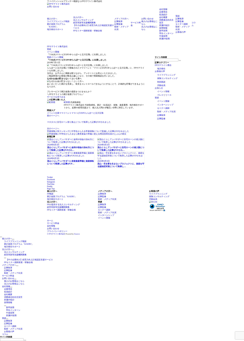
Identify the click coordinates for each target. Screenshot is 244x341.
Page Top (51, 189)
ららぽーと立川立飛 (94, 113)
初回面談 (161, 82)
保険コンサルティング (167, 78)
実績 (49, 57)
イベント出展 (53, 113)
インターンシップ (165, 105)
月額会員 (161, 85)
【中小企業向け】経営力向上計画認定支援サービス (29, 260)
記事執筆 (161, 115)
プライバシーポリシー (57, 231)
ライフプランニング (166, 75)
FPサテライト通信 (163, 65)
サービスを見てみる (56, 97)
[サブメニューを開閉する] (13, 239)
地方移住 (161, 69)
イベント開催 (57, 57)
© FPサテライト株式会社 (56, 234)
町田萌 (67, 102)
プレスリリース (164, 95)
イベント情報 (163, 91)
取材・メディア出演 (166, 111)
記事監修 (161, 118)
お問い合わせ (53, 6)
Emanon (77, 234)
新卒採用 (163, 31)
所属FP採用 (164, 39)
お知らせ (159, 88)
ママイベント (65, 113)
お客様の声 (160, 71)
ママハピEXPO (78, 113)
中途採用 (163, 36)
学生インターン (166, 33)
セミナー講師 (163, 108)
